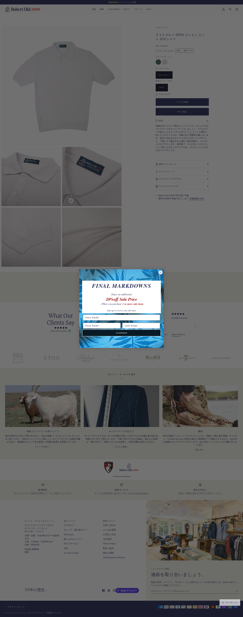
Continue (121, 333)
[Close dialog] (161, 272)
